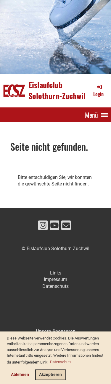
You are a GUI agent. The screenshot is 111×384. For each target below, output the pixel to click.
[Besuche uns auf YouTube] (54, 226)
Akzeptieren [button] (50, 374)
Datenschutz (55, 286)
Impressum (55, 279)
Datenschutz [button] (60, 362)
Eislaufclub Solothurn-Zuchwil (57, 90)
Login (98, 94)
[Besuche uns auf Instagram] (43, 226)
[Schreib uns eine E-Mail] (66, 226)
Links (55, 273)
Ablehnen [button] (20, 374)
